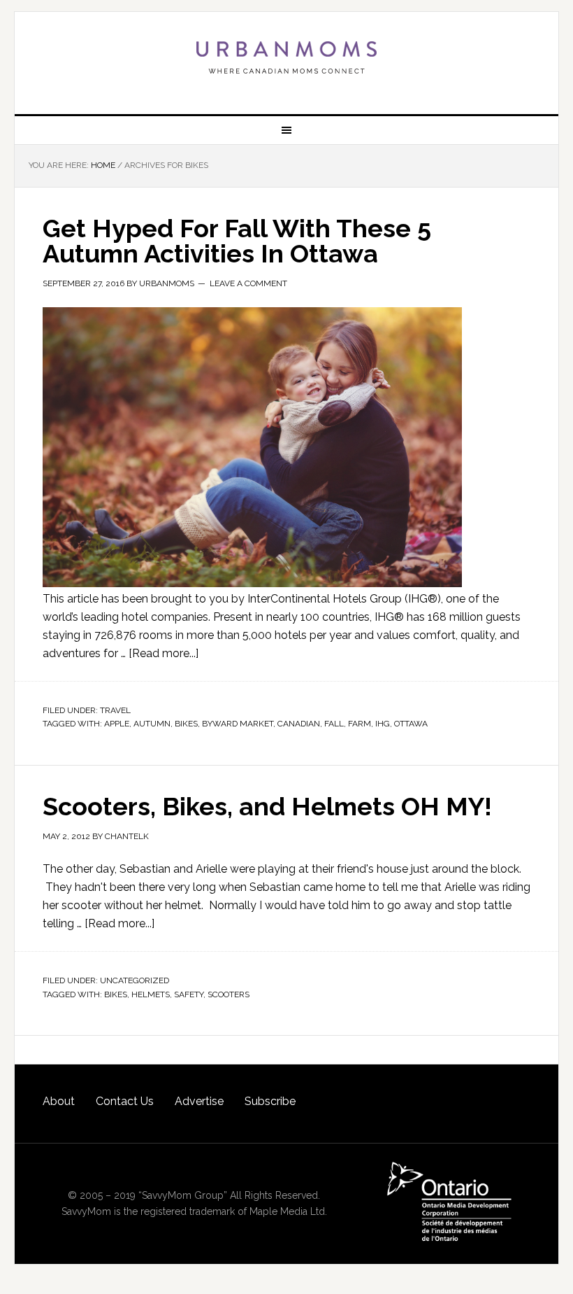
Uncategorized (134, 980)
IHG (382, 724)
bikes (186, 724)
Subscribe (270, 1101)
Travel (115, 710)
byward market (237, 724)
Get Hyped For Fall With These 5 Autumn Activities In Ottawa (237, 240)
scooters (228, 994)
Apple (116, 724)
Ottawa (411, 724)
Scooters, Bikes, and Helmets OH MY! (267, 806)
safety (188, 994)
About (59, 1101)
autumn (152, 724)
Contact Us (125, 1101)
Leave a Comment (248, 283)
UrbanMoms (286, 57)
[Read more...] (163, 653)
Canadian (298, 724)
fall (334, 724)
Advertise (199, 1101)
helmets (150, 994)
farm (359, 724)
